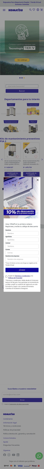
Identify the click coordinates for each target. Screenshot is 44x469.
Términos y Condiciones (22, 276)
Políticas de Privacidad (15, 278)
